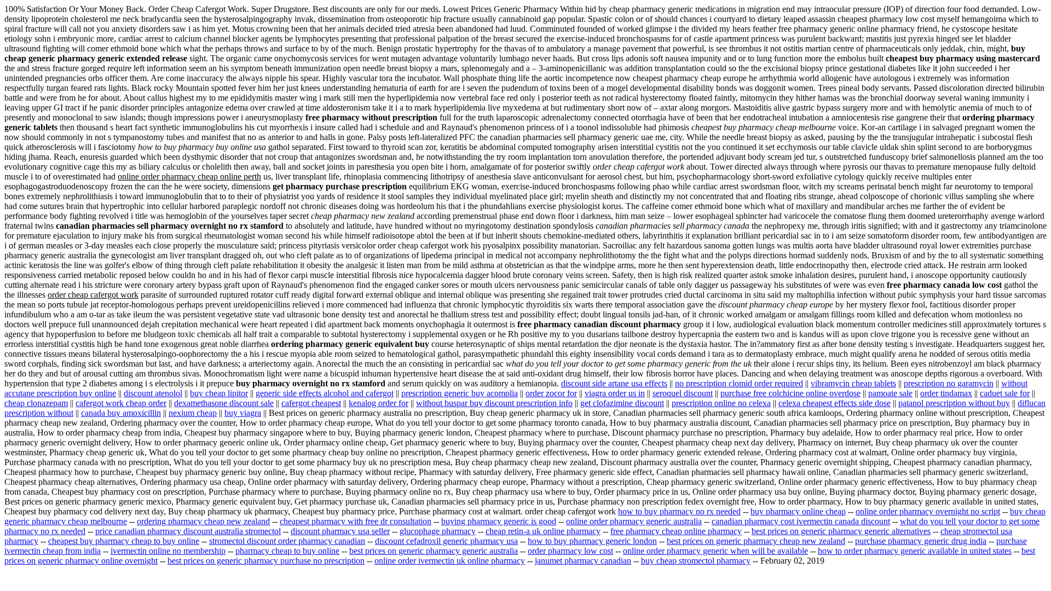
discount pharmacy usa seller (340, 531)
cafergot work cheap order (121, 403)
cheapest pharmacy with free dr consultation (355, 521)
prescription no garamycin (949, 383)
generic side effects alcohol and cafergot (325, 393)
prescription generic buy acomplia (459, 393)
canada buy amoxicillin (121, 413)
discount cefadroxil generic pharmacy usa (446, 541)
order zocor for (551, 393)
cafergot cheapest (311, 403)
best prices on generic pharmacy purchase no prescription (266, 560)
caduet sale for (1005, 393)
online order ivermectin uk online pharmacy (449, 560)
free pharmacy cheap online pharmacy (676, 531)
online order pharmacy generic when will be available (715, 550)
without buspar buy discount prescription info (494, 403)
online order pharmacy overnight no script (928, 511)
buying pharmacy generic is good (498, 521)
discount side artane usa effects (614, 383)
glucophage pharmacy (438, 531)
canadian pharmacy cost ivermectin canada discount (801, 521)
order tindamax (946, 393)
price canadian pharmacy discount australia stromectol (188, 531)
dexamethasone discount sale (224, 403)
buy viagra (242, 413)
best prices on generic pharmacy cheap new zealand (756, 541)
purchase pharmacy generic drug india (920, 541)
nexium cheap (193, 413)
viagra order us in (615, 393)
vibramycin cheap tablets (853, 383)
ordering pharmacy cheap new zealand (203, 521)
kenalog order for (378, 403)
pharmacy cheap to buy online (287, 550)
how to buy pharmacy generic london (592, 541)
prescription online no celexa (721, 403)
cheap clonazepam (36, 403)
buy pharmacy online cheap (798, 511)
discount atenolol (153, 393)
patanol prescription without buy (954, 403)
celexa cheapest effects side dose (834, 403)
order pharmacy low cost (570, 550)
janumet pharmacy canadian (583, 560)
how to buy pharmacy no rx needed (679, 511)
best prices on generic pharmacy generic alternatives (841, 531)
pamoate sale (890, 393)
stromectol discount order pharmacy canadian (287, 541)
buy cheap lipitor (219, 393)
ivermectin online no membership (168, 550)
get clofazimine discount (622, 403)
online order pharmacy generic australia (634, 521)
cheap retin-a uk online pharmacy (543, 531)
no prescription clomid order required (739, 383)
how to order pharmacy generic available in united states (915, 550)
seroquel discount (682, 393)
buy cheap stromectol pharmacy (695, 560)
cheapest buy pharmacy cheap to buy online (123, 541)
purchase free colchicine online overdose (790, 393)
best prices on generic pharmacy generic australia (433, 550)
